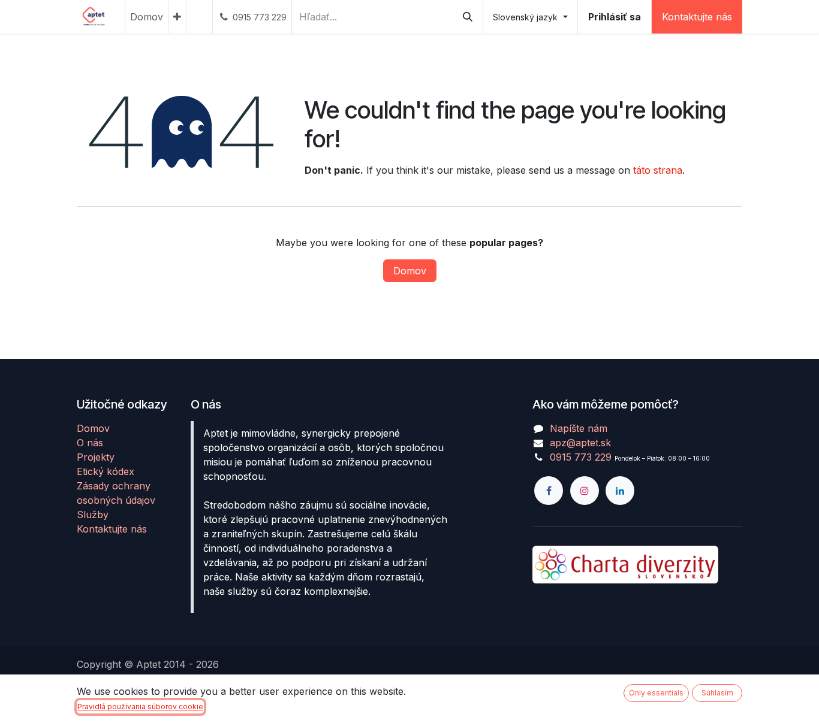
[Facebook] (548, 490)
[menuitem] (146, 17)
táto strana (657, 170)
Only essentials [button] (656, 692)
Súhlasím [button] (717, 692)
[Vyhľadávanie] (468, 17)
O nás (90, 443)
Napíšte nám (578, 428)
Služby (93, 515)
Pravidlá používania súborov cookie (140, 706)
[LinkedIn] (620, 490)
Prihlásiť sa (614, 17)
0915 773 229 (581, 457)
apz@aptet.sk (580, 443)
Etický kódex (105, 471)
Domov (409, 271)
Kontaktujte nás (697, 17)
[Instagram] (584, 490)
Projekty (96, 457)
